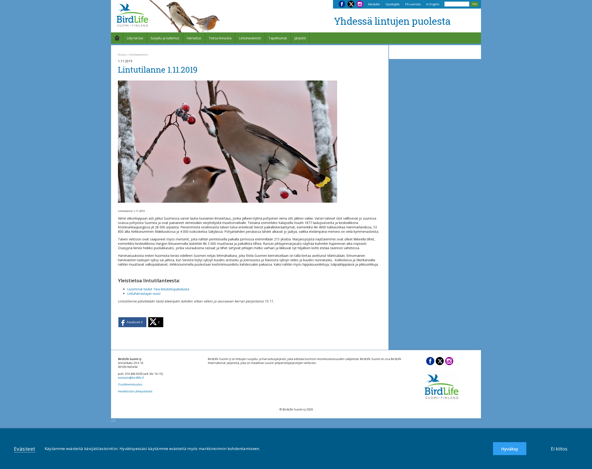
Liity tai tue (135, 38)
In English (432, 4)
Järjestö (300, 38)
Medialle (374, 4)
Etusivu (122, 54)
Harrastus (194, 38)
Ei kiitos (559, 449)
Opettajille (392, 4)
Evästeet (24, 448)
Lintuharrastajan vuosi (143, 293)
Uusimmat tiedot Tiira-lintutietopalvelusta (158, 289)
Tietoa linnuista (220, 38)
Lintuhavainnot (250, 38)
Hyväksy (509, 449)
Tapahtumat (277, 38)
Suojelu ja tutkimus (165, 38)
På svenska (413, 4)
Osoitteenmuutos (130, 384)
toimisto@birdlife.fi (131, 378)
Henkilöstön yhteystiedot (135, 391)
